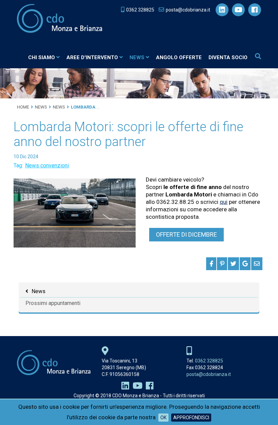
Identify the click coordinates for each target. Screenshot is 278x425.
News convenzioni (47, 165)
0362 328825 (209, 360)
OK (163, 417)
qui (223, 201)
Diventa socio (228, 57)
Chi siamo (41, 57)
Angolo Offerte (179, 57)
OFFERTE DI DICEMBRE (186, 234)
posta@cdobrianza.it (208, 374)
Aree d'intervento (92, 57)
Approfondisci (191, 417)
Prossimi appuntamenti (52, 303)
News (137, 57)
